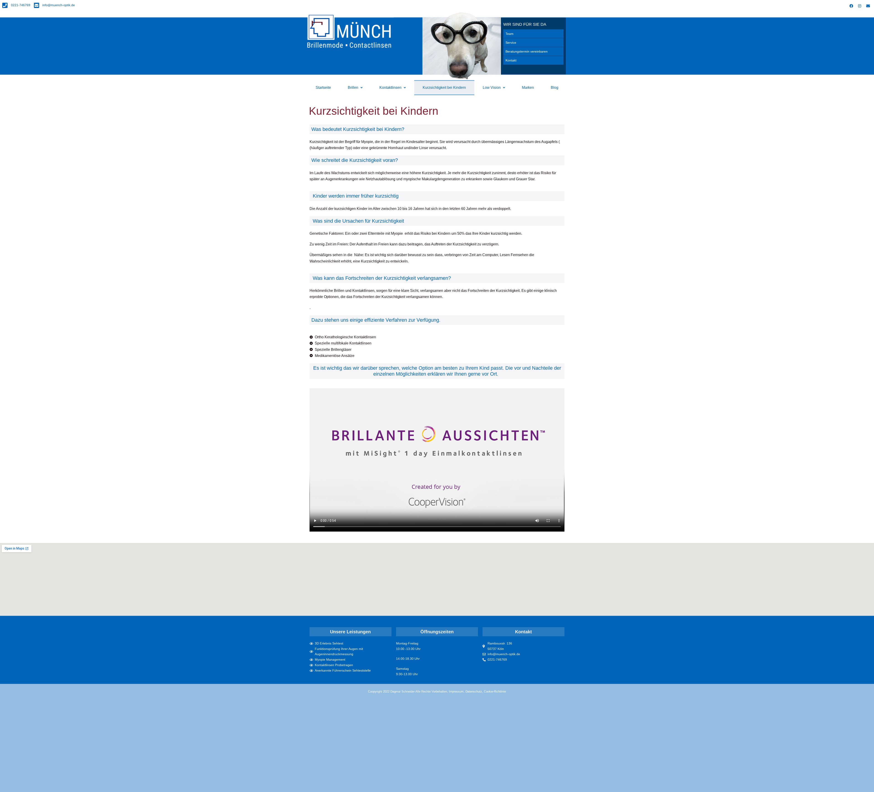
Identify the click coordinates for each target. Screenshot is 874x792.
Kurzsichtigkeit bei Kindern (444, 87)
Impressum (456, 691)
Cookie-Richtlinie (495, 691)
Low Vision (492, 87)
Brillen (353, 87)
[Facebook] (851, 6)
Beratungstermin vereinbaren (527, 51)
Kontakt (511, 60)
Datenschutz (473, 691)
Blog (554, 87)
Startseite (323, 87)
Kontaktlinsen (390, 87)
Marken (528, 87)
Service (511, 42)
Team (509, 34)
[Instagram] (859, 6)
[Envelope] (868, 6)
